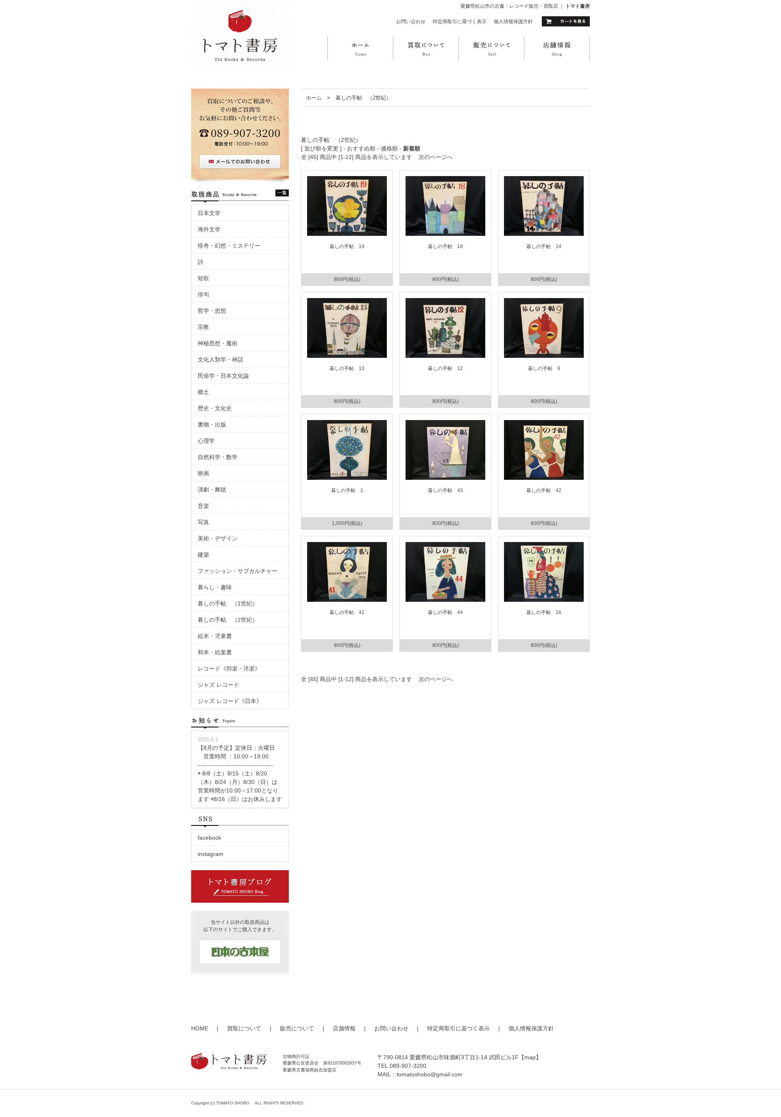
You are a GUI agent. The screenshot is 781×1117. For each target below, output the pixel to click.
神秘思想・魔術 (218, 343)
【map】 (530, 1057)
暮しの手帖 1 (347, 490)
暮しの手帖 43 (445, 490)
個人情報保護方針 (513, 21)
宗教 (203, 327)
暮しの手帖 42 (543, 490)
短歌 (203, 278)
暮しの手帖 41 (346, 612)
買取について (244, 1028)
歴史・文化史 (215, 408)
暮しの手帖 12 (445, 368)
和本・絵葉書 (215, 652)
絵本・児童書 (215, 636)
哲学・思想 (212, 310)
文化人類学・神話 (220, 359)
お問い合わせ (410, 21)
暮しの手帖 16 (543, 612)
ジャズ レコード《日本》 (230, 701)
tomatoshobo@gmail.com (429, 1074)
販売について (297, 1028)
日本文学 (209, 213)
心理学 (206, 441)
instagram (210, 854)
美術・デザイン (218, 538)
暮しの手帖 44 (445, 612)
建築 (203, 554)
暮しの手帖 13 (346, 368)
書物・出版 (212, 424)
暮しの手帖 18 (445, 246)
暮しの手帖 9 (544, 368)
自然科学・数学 (218, 457)
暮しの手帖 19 (346, 246)
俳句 (203, 294)
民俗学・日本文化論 (223, 375)
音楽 (203, 506)
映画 (206, 473)
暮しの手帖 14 (543, 246)
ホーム (314, 98)
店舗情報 (344, 1028)
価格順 (389, 148)
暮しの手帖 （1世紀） (228, 603)
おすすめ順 (361, 148)
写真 (203, 522)
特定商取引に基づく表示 (459, 21)
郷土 (203, 392)
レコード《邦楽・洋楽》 (229, 668)
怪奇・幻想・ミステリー (229, 245)
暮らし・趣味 (215, 587)
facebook (209, 837)
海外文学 (209, 229)
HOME (199, 1028)
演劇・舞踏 (215, 489)
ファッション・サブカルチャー (237, 571)
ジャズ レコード (218, 685)
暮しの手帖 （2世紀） (363, 98)
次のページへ (436, 157)
